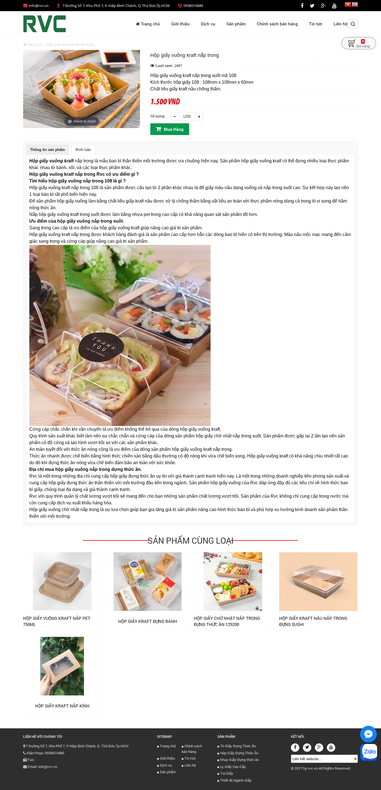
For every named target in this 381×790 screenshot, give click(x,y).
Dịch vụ (208, 24)
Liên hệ (341, 24)
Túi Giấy (226, 773)
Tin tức (315, 24)
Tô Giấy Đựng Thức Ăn (237, 745)
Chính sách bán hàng (277, 24)
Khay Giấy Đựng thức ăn (239, 759)
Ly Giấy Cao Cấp (232, 766)
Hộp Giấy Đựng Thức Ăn (238, 752)
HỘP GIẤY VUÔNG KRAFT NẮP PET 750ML (56, 621)
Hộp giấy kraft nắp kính (62, 706)
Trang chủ (150, 24)
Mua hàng (173, 129)
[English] (355, 6)
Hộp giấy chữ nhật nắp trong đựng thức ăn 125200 (227, 621)
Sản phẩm (236, 24)
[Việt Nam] (348, 6)
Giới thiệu (180, 24)
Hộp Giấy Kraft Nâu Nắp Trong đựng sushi (313, 621)
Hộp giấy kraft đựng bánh (147, 621)
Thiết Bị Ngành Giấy (235, 780)
